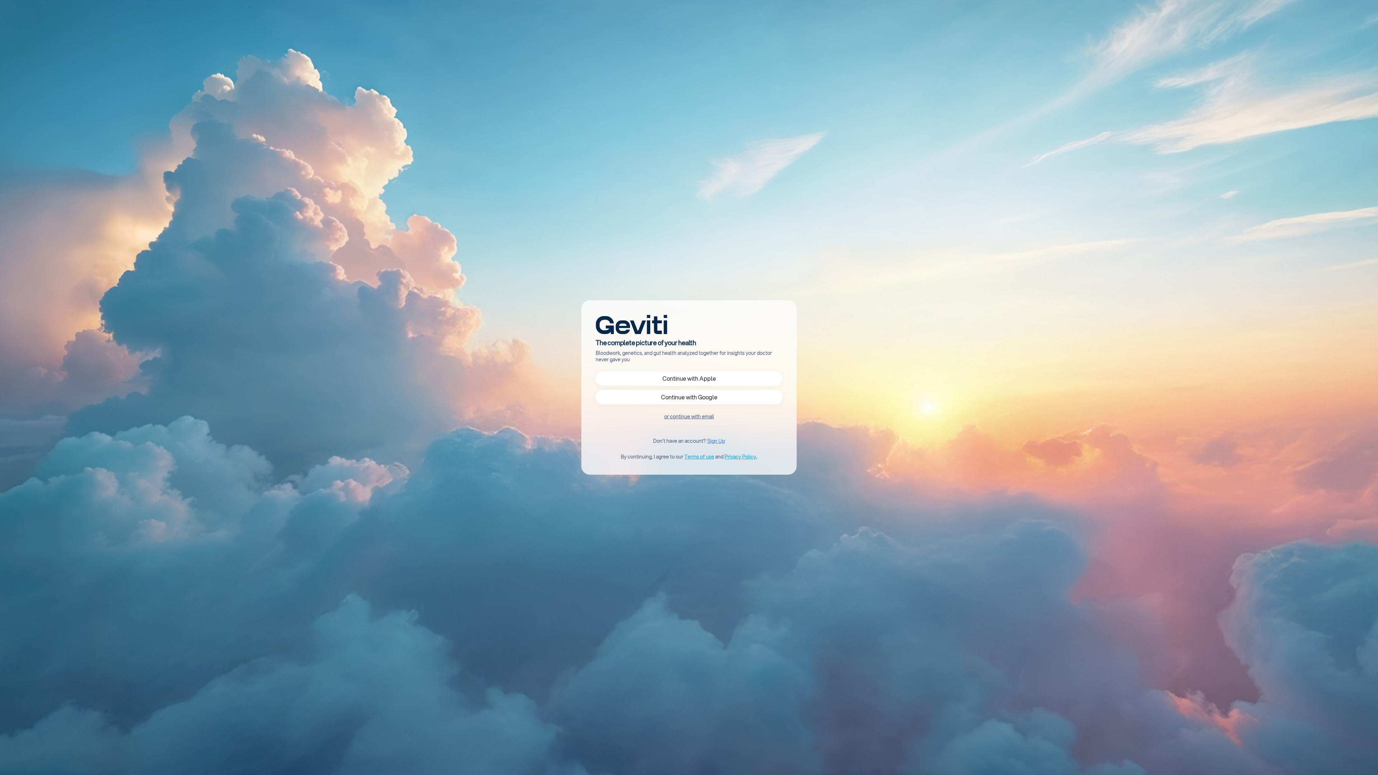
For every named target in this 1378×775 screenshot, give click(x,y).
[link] (689, 416)
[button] (689, 378)
